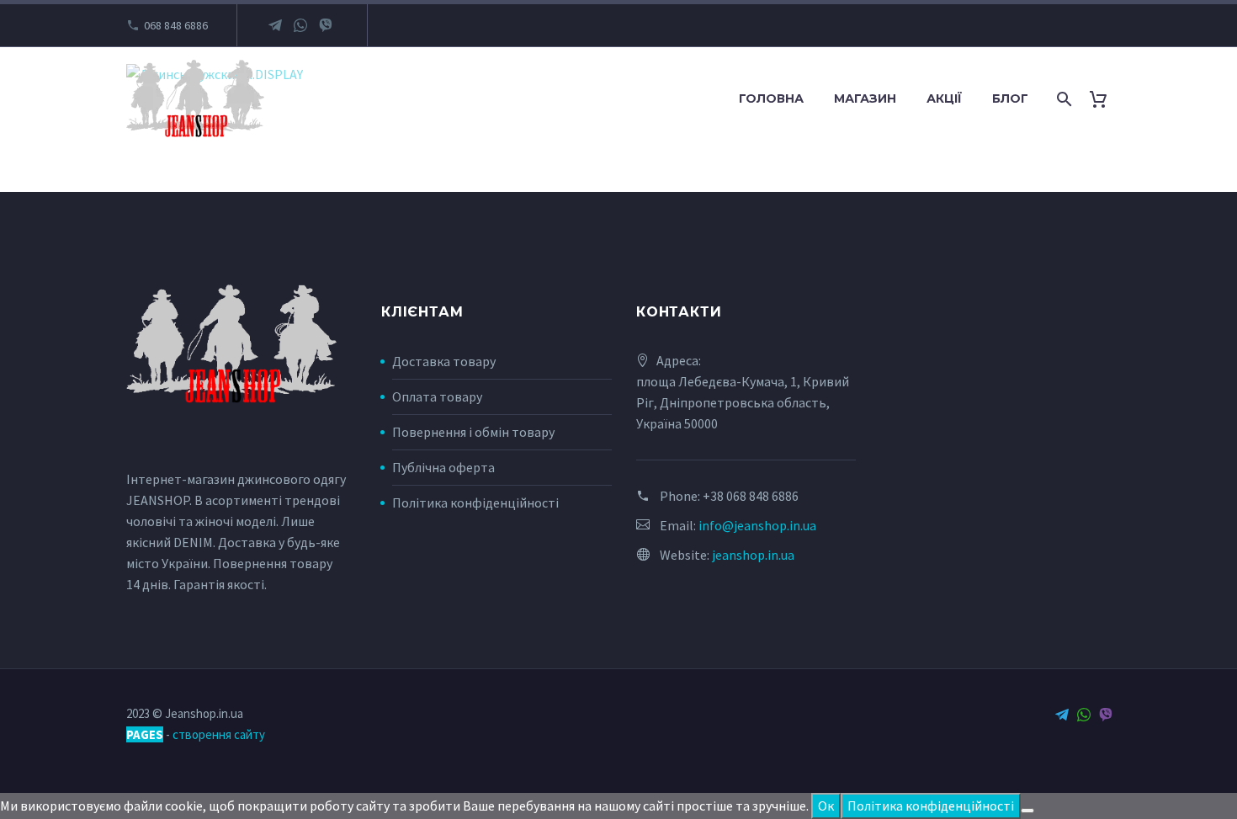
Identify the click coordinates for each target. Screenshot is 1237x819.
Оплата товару (437, 396)
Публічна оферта (443, 467)
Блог (1010, 98)
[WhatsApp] (300, 25)
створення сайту (219, 734)
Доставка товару (444, 361)
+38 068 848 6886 (751, 495)
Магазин (865, 98)
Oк (826, 805)
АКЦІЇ (944, 98)
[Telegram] (275, 25)
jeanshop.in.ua (753, 554)
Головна (771, 98)
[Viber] (325, 25)
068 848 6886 (176, 25)
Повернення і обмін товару (473, 431)
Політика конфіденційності (475, 502)
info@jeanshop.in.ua (757, 525)
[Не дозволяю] (1027, 810)
